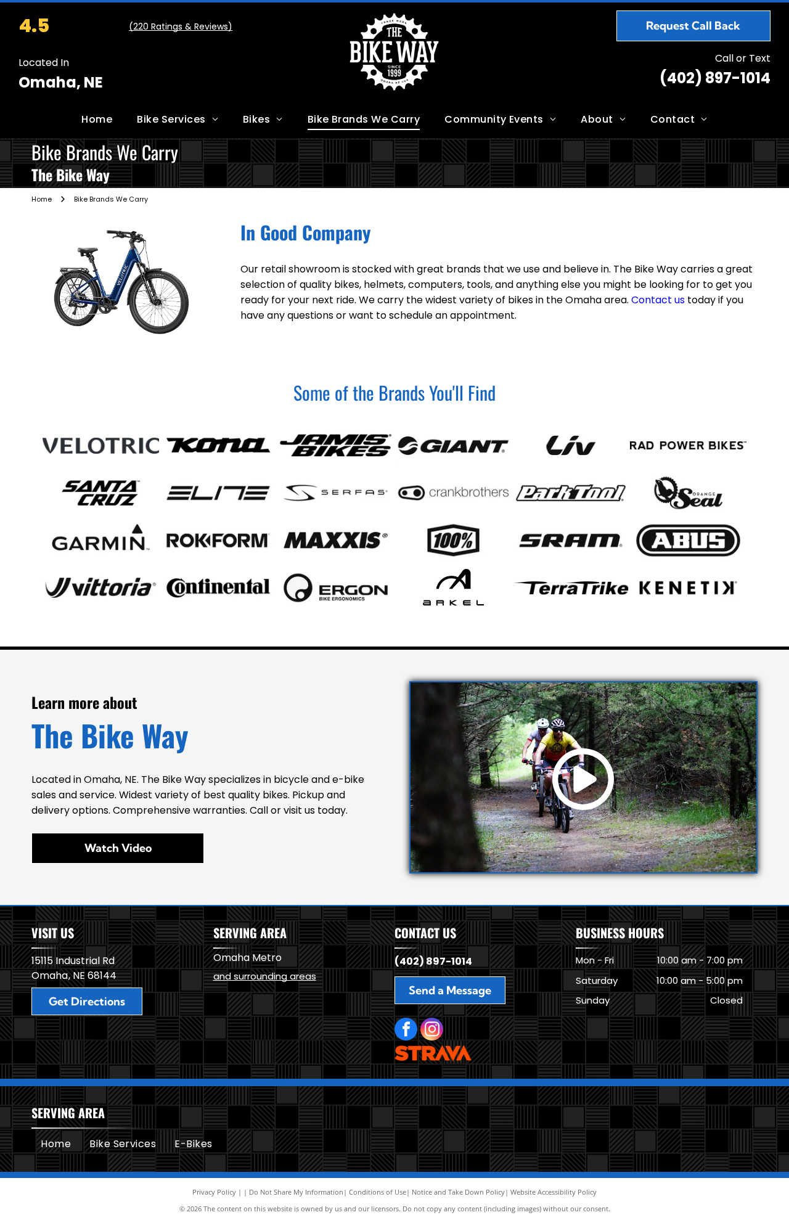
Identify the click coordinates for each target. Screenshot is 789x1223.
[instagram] (431, 1031)
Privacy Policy (214, 1191)
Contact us (658, 300)
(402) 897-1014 (715, 78)
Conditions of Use (377, 1191)
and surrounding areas (264, 976)
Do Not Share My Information (296, 1191)
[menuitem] (97, 119)
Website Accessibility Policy (553, 1191)
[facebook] (405, 1031)
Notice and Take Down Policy (458, 1191)
